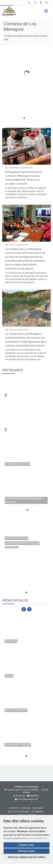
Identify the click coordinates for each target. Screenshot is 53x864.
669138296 (33, 796)
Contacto (14, 808)
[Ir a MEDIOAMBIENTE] (41, 2)
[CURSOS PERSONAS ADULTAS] (26, 526)
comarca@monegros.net (27, 799)
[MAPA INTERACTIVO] (26, 521)
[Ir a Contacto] (35, 2)
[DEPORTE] (26, 536)
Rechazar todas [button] (26, 851)
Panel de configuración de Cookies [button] (26, 857)
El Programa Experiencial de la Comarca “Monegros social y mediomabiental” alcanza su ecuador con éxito (23, 177)
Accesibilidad (37, 812)
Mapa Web (25, 808)
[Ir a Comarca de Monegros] (9, 11)
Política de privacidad (18, 812)
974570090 (20, 796)
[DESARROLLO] (26, 545)
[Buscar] (46, 2)
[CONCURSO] (26, 531)
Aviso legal (37, 808)
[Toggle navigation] (46, 11)
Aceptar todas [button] (26, 845)
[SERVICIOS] (26, 541)
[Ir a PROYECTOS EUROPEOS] (29, 2)
